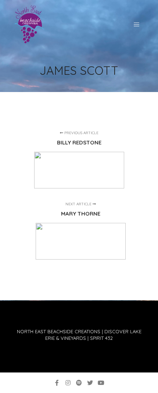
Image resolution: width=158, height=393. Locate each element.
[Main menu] (136, 24)
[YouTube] (101, 383)
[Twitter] (90, 383)
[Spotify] (79, 383)
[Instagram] (68, 383)
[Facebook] (57, 383)
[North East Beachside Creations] (29, 24)
